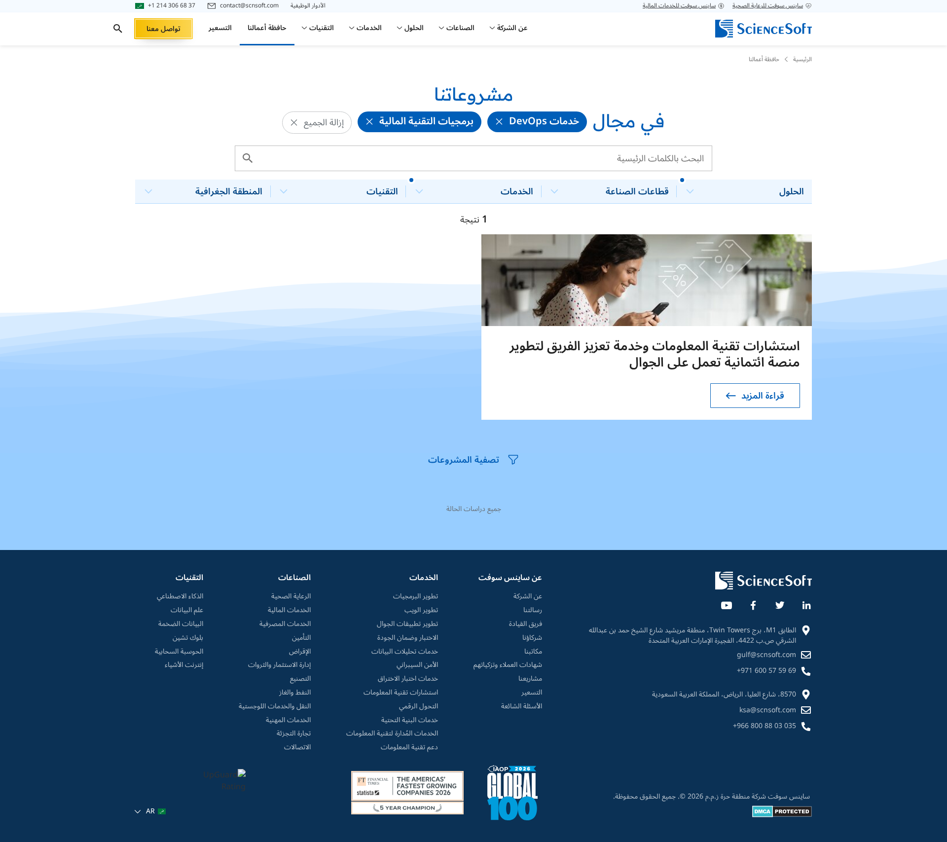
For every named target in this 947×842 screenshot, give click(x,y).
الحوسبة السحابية (179, 652)
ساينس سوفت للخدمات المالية (679, 5)
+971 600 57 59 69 (766, 670)
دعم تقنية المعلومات (409, 747)
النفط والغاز (295, 692)
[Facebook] (753, 603)
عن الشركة (527, 596)
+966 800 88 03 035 (764, 726)
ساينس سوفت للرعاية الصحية (767, 5)
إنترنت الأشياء (184, 665)
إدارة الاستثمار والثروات (279, 665)
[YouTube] (726, 603)
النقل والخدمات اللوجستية (275, 706)
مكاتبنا (533, 652)
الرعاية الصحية (291, 596)
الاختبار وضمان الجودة (407, 638)
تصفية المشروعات (463, 459)
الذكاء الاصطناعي (180, 596)
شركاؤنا (532, 638)
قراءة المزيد (762, 395)
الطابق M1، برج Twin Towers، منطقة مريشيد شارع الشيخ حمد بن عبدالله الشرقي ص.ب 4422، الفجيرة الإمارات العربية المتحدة (692, 635)
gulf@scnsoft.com (766, 655)
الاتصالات (297, 747)
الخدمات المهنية (288, 720)
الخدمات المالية (289, 610)
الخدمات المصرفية (285, 624)
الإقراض (300, 652)
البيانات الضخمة (180, 624)
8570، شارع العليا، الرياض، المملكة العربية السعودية (724, 694)
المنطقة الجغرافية (228, 191)
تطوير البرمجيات (415, 596)
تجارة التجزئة (294, 733)
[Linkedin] (806, 603)
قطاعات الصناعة (637, 191)
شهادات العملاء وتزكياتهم (508, 665)
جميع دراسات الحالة (473, 509)
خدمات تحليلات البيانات (404, 652)
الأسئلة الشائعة (521, 706)
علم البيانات (187, 610)
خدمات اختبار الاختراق (408, 679)
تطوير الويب (421, 610)
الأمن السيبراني (417, 665)
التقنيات (382, 191)
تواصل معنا (163, 29)
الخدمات (517, 191)
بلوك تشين (188, 638)
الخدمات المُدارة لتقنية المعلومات (392, 733)
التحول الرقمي (418, 706)
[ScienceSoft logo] (763, 28)
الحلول (791, 191)
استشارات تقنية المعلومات (401, 692)
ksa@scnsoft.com (767, 710)
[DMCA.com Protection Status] (782, 815)
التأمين (301, 638)
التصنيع (300, 679)
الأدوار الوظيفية (308, 5)
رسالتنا (532, 610)
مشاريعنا (530, 679)
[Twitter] (779, 603)
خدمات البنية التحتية (409, 720)
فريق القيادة (525, 624)
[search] (117, 28)
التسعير (531, 692)
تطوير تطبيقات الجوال (407, 624)
